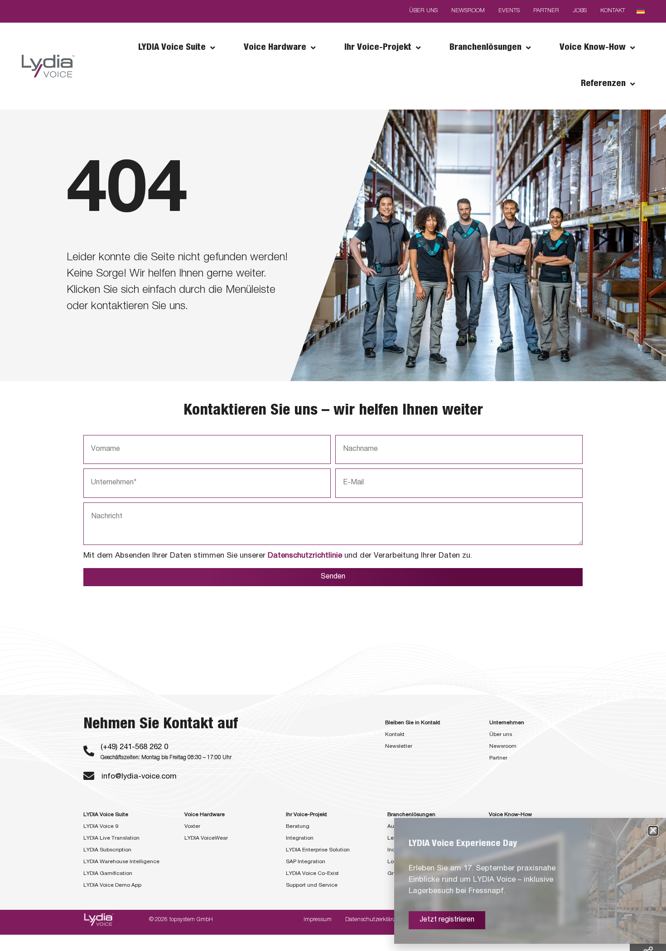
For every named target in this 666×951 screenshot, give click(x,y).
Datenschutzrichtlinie (305, 556)
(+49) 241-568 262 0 (134, 747)
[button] (653, 831)
